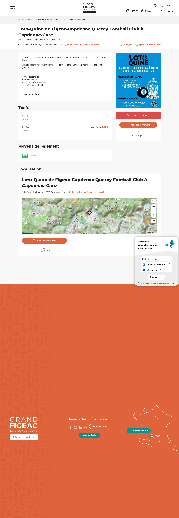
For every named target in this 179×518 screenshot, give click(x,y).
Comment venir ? (139, 431)
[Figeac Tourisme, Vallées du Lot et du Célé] (89, 9)
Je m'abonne (100, 419)
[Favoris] (156, 5)
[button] (162, 5)
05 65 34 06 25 (99, 426)
